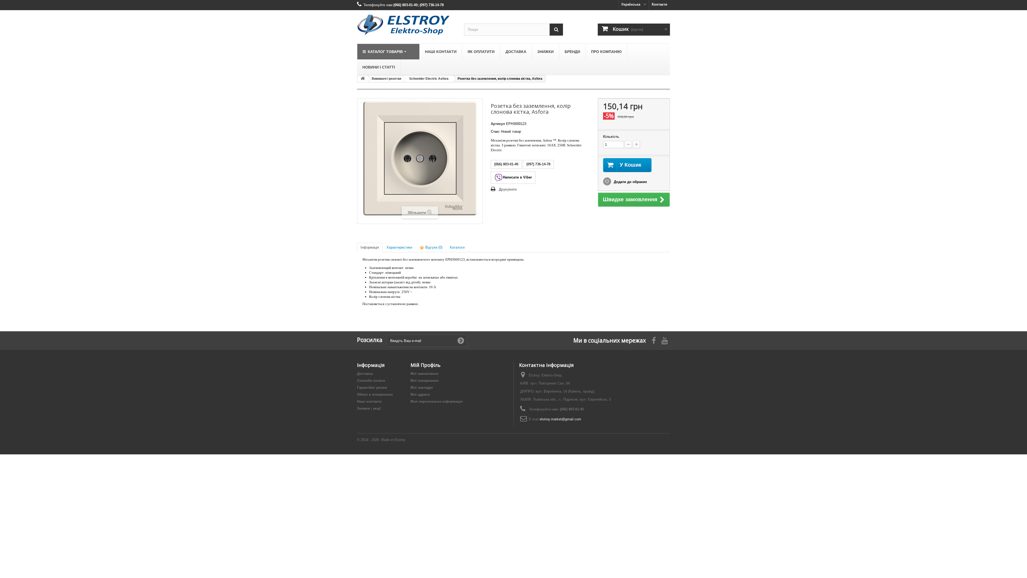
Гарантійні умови (372, 388)
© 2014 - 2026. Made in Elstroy (381, 440)
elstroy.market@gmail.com (560, 419)
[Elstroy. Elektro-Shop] (406, 25)
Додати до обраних (630, 182)
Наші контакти (369, 402)
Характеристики (399, 247)
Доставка (365, 374)
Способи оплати (371, 381)
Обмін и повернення (375, 395)
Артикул (498, 124)
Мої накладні (422, 388)
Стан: (495, 132)
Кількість (611, 137)
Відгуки (433, 247)
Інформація (370, 247)
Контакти (659, 4)
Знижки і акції (369, 408)
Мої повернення (425, 381)
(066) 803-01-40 (572, 409)
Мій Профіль (425, 365)
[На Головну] (363, 78)
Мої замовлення (425, 374)
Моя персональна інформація (437, 402)
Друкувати (508, 189)
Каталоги (457, 247)
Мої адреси (420, 395)
